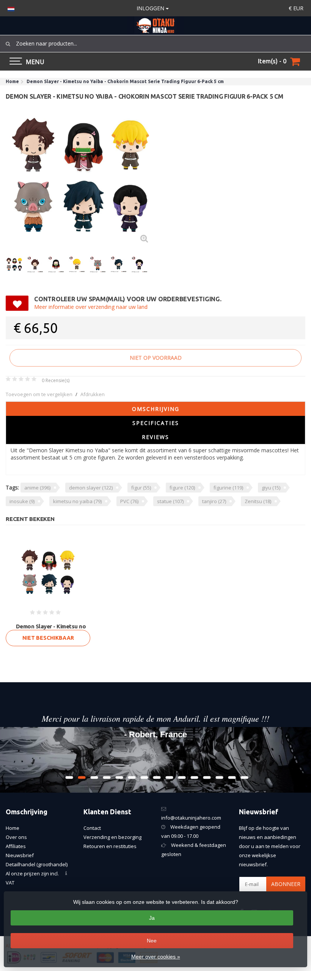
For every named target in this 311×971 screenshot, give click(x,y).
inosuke (22, 501)
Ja (152, 918)
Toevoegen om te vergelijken (39, 394)
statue (170, 501)
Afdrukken (92, 394)
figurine (228, 487)
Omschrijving (155, 408)
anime (37, 487)
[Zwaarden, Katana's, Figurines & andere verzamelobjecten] (155, 25)
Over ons (16, 837)
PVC (129, 501)
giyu (271, 487)
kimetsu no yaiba (77, 501)
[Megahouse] (285, 307)
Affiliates (16, 846)
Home (12, 828)
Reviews (155, 437)
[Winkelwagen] (295, 61)
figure (182, 487)
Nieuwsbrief (20, 855)
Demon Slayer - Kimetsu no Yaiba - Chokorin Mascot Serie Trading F (51, 631)
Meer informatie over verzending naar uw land (91, 306)
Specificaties (155, 422)
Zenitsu (258, 501)
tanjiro (214, 501)
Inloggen (151, 8)
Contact (92, 828)
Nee (152, 941)
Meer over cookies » (155, 957)
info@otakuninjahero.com (191, 817)
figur (141, 487)
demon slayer (91, 487)
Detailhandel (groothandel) (37, 864)
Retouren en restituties (110, 846)
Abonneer (285, 884)
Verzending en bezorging (112, 837)
